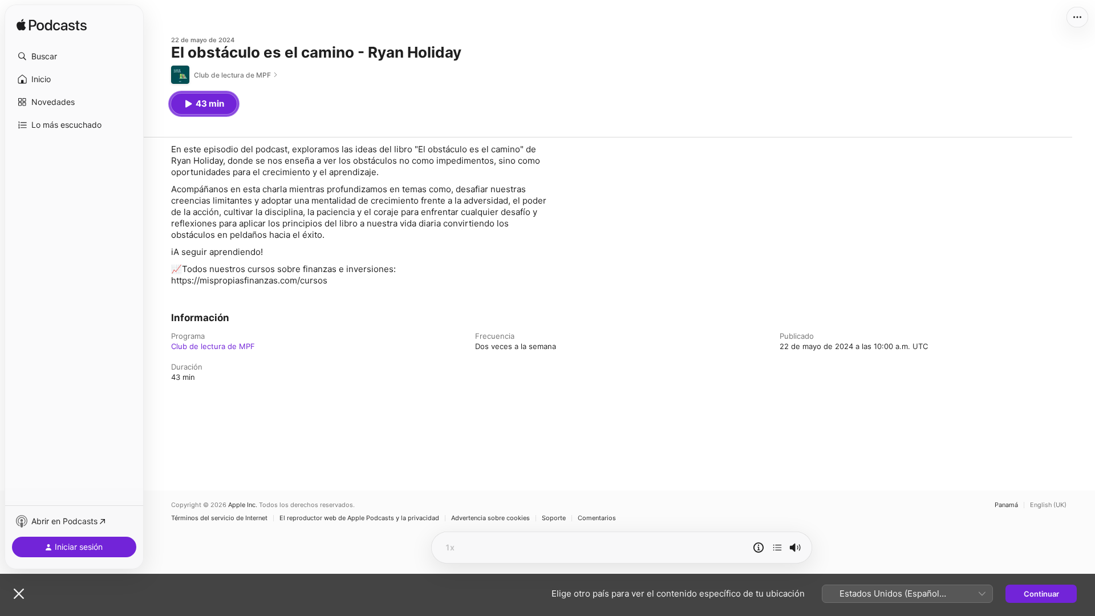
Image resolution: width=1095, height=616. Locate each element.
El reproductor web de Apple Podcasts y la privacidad (359, 518)
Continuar (1041, 593)
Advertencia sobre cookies (490, 518)
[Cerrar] (19, 594)
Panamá (1006, 505)
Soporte (554, 518)
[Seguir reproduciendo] (777, 548)
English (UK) (1048, 505)
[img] (52, 25)
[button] (74, 56)
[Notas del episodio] (758, 548)
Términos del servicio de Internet (219, 518)
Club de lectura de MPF (213, 346)
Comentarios (597, 518)
